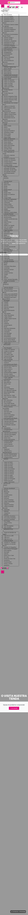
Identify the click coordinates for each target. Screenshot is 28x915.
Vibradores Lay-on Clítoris (8, 22)
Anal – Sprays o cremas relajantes (9, 397)
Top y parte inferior (9, 207)
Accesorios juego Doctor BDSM (10, 291)
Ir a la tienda (14, 708)
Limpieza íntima (8, 457)
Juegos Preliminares (9, 482)
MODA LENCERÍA (6, 177)
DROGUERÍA (7, 344)
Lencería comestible (9, 281)
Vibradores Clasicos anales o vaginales (10, 25)
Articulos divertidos (9, 488)
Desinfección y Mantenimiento (7, 451)
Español (12, 2)
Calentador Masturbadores (7, 110)
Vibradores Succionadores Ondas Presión (10, 35)
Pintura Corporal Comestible (7, 407)
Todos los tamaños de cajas (9, 533)
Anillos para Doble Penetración (8, 87)
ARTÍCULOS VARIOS (6, 484)
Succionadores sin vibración (8, 61)
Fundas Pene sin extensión (7, 90)
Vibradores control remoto (8, 31)
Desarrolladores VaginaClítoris (7, 54)
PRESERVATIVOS (8, 529)
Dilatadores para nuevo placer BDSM (9, 298)
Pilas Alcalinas (7, 527)
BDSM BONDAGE (6, 283)
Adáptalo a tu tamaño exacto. (9, 544)
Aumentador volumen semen (9, 425)
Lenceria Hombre (8, 261)
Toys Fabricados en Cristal (8, 152)
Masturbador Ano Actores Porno (10, 103)
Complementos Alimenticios (7, 430)
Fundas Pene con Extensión (8, 94)
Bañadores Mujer (8, 233)
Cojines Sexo (7, 343)
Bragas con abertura (9, 194)
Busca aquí (4, 11)
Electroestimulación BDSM (9, 174)
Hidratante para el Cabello (8, 446)
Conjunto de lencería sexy (11, 219)
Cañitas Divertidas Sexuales (8, 507)
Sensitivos (6, 565)
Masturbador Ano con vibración (9, 121)
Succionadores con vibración (8, 64)
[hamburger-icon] (2, 6)
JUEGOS (6, 459)
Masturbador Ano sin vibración (9, 118)
